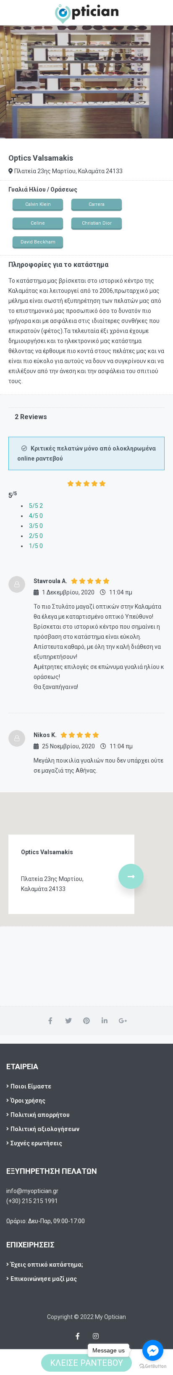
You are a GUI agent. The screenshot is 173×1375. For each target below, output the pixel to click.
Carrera (97, 204)
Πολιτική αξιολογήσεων (44, 1129)
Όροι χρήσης (27, 1100)
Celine (38, 223)
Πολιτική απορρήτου (40, 1114)
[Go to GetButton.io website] (152, 1366)
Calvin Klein (38, 204)
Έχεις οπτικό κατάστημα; (46, 1264)
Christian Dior (97, 223)
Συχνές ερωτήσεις (36, 1143)
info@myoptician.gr (32, 1191)
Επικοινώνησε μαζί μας (43, 1278)
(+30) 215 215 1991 (32, 1201)
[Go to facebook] (152, 1350)
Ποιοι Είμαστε (30, 1086)
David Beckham (38, 242)
